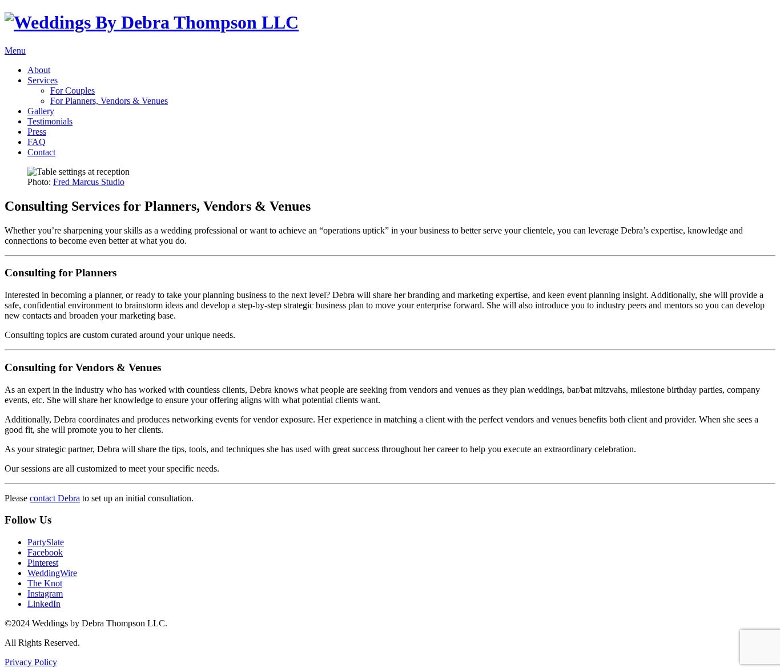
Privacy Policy (31, 662)
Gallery (40, 111)
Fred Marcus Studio (88, 182)
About (38, 70)
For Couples (72, 90)
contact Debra (55, 498)
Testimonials (50, 121)
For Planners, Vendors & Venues (109, 101)
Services (42, 80)
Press (36, 131)
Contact (41, 152)
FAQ (36, 142)
